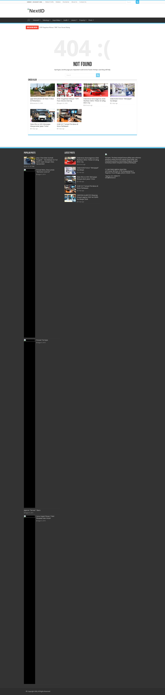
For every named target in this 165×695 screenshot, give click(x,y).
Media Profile (49, 2)
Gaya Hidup (56, 20)
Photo (90, 20)
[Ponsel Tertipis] (29, 423)
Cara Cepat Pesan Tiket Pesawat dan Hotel (45, 517)
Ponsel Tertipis (42, 340)
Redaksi (58, 2)
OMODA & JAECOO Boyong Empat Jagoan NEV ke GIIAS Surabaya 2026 (87, 197)
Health (66, 20)
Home (29, 20)
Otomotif (36, 20)
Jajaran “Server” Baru (32, 510)
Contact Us (82, 2)
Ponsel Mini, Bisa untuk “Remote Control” (45, 171)
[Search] (137, 2)
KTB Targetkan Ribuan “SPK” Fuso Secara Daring (55, 27)
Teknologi (46, 20)
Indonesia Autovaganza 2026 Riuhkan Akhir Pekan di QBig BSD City (95, 101)
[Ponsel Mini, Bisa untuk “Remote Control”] (29, 253)
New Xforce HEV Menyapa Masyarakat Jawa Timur (40, 125)
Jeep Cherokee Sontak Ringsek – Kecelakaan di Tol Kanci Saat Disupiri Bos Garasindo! (46, 161)
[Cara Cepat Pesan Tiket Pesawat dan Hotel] (29, 599)
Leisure (73, 20)
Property (82, 20)
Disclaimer (66, 2)
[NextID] (36, 10)
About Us (74, 2)
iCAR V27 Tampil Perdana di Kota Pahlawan (67, 125)
